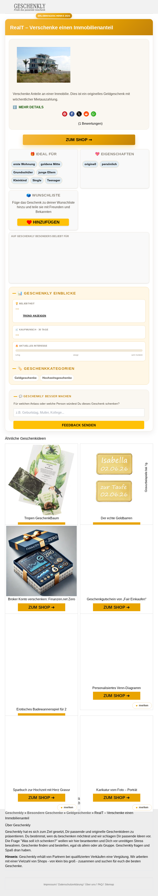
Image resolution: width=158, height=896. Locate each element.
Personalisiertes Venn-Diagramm (116, 688)
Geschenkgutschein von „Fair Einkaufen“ (116, 599)
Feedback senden (79, 425)
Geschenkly (14, 813)
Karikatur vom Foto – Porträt (116, 790)
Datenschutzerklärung (70, 884)
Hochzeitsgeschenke (57, 377)
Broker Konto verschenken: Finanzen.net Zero (41, 599)
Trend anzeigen (34, 315)
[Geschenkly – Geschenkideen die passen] (29, 7)
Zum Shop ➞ (79, 139)
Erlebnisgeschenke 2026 (54, 16)
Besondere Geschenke (45, 813)
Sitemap (109, 884)
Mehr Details (28, 107)
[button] (64, 113)
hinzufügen (46, 222)
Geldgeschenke (26, 377)
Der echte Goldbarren (116, 518)
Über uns (90, 884)
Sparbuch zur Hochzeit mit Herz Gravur (41, 790)
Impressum (50, 884)
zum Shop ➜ (41, 607)
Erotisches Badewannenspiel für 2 (41, 709)
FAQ (100, 884)
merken (142, 705)
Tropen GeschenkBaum (41, 518)
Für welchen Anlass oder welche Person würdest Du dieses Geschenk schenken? (67, 403)
